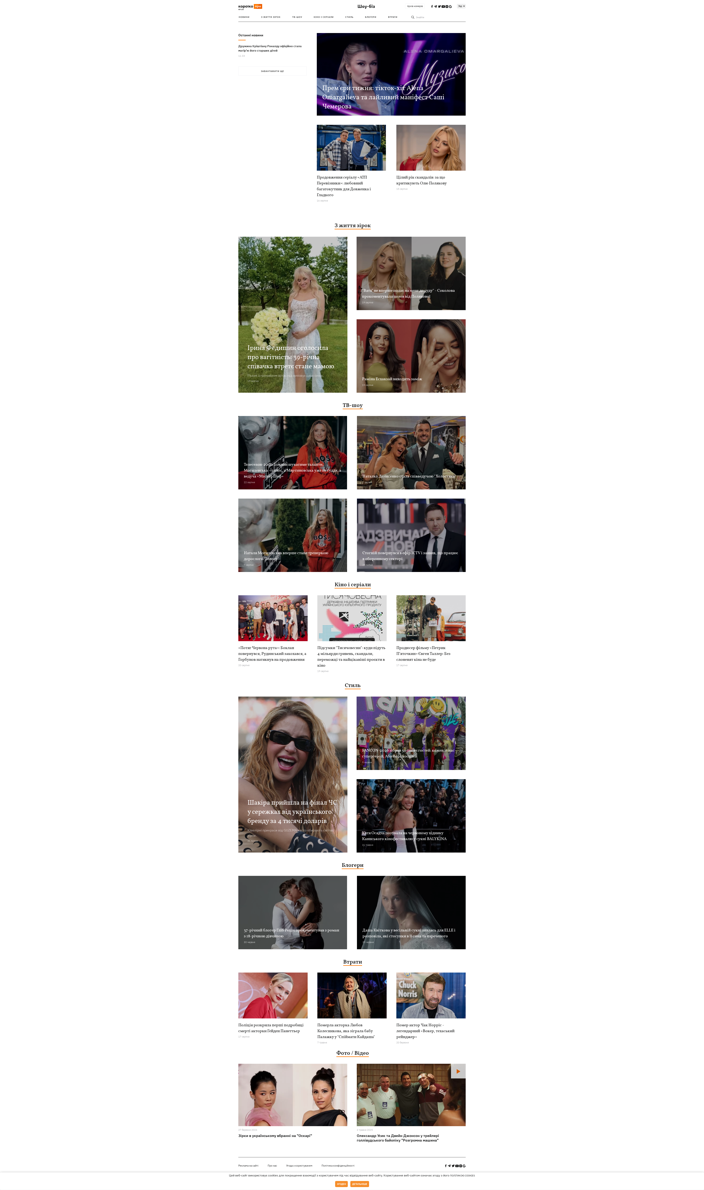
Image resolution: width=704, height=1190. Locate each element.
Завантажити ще (272, 71)
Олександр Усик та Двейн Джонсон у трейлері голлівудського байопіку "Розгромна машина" (398, 1138)
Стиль (349, 17)
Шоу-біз (366, 6)
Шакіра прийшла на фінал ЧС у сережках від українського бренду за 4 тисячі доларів (292, 812)
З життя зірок (270, 17)
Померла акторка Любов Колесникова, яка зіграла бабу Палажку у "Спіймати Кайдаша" (346, 1031)
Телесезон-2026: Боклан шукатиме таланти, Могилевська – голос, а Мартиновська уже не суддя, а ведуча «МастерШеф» (292, 470)
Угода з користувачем (299, 1165)
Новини (244, 17)
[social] (445, 1165)
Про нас (272, 1165)
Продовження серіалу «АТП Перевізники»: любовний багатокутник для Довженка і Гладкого (344, 186)
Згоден (341, 1184)
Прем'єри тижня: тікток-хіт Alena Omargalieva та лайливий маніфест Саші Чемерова (383, 97)
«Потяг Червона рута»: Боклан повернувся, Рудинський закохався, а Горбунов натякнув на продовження (272, 654)
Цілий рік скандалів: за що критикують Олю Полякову (421, 180)
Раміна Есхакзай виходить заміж (392, 379)
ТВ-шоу (297, 17)
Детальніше (359, 1184)
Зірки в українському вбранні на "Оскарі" (275, 1135)
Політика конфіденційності (338, 1165)
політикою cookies (462, 1175)
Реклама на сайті (248, 1165)
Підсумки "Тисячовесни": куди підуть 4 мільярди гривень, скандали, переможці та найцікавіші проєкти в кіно (351, 656)
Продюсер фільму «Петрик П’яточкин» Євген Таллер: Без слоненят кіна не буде (423, 654)
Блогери (370, 17)
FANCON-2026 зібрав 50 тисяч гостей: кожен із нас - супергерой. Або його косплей (409, 753)
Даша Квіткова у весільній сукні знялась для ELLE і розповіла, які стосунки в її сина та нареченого (408, 933)
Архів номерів (415, 6)
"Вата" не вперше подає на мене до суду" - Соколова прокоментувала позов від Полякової (408, 293)
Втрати (392, 17)
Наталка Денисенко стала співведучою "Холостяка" (409, 476)
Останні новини (250, 35)
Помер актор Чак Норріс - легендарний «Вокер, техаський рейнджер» (425, 1031)
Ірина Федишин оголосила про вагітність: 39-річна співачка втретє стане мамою (290, 357)
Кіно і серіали (324, 17)
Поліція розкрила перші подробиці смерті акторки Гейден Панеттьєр (271, 1028)
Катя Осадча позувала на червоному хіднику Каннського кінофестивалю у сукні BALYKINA (404, 836)
